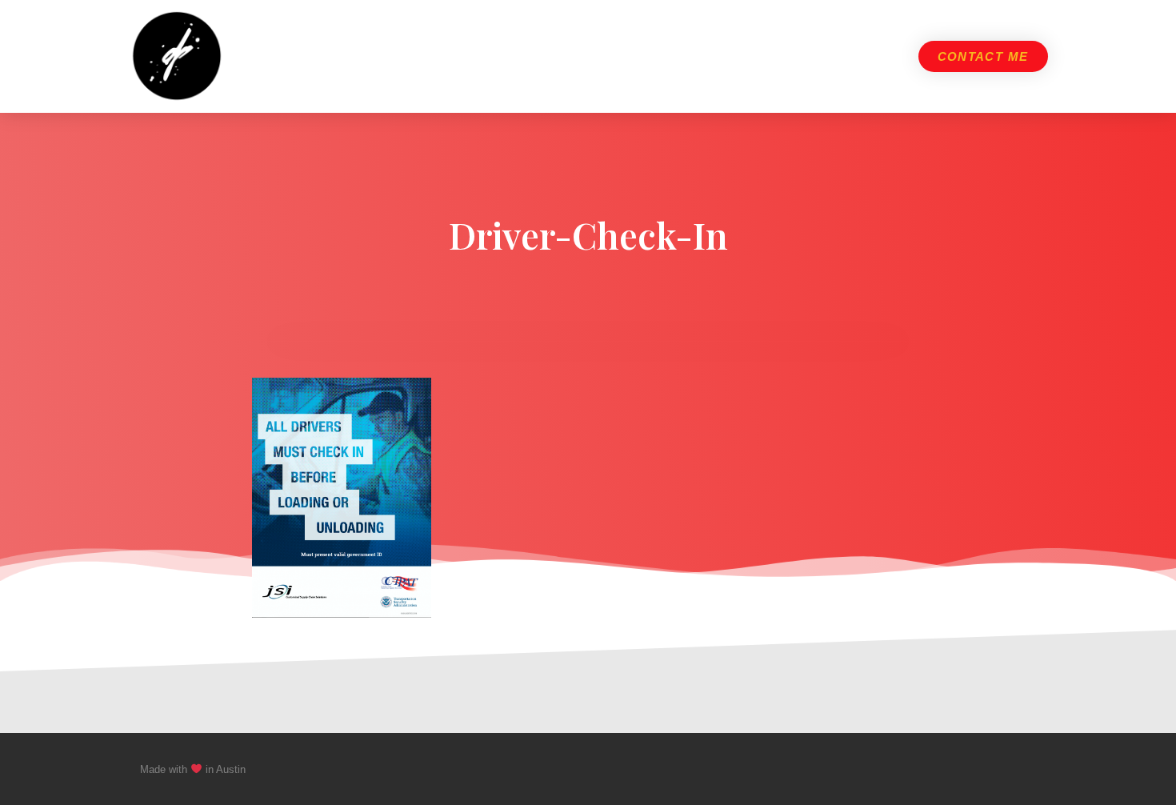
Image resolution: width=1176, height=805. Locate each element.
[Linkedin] (1029, 769)
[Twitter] (999, 769)
